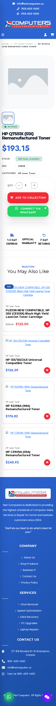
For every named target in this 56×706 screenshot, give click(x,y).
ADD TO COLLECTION (30, 197)
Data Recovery (29, 617)
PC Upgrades (29, 623)
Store (5, 44)
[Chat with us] (47, 697)
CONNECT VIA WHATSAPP (30, 210)
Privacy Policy (29, 582)
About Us (29, 557)
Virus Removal (29, 604)
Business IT (29, 570)
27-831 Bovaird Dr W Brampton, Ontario (30, 653)
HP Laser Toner (23, 44)
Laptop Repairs (29, 629)
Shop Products (29, 564)
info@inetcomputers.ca (30, 3)
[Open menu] (2, 35)
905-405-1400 (30, 8)
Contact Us (29, 576)
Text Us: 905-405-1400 (21, 674)
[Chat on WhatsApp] (9, 697)
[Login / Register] (45, 35)
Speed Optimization (29, 610)
